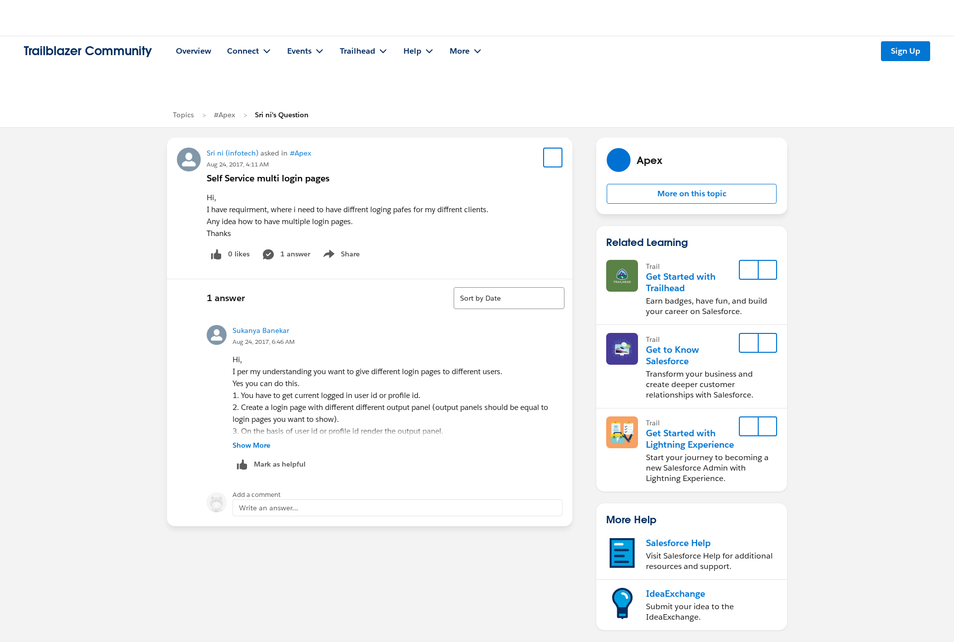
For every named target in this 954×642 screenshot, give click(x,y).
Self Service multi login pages (268, 178)
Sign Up (905, 51)
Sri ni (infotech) (232, 153)
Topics (183, 114)
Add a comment (257, 494)
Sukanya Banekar (261, 330)
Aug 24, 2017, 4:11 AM (238, 164)
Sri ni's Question (282, 114)
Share (340, 255)
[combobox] (509, 298)
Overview (193, 51)
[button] (692, 194)
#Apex (224, 114)
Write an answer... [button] (268, 507)
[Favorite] (553, 157)
